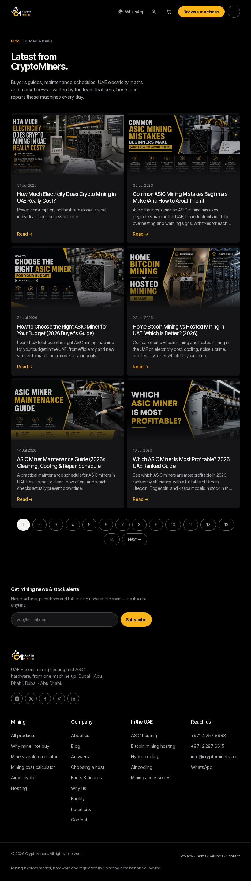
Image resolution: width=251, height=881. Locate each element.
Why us (78, 788)
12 (208, 524)
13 (226, 524)
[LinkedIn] (73, 698)
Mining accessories (150, 777)
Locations (81, 809)
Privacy (187, 855)
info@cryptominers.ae (213, 756)
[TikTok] (59, 698)
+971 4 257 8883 (208, 735)
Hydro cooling (145, 756)
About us (80, 735)
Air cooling (141, 767)
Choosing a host (87, 767)
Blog (75, 746)
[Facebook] (45, 698)
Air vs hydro (23, 777)
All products (23, 735)
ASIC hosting (144, 735)
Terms (201, 855)
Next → (135, 539)
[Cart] (169, 12)
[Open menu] (234, 12)
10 (173, 524)
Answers (80, 756)
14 (112, 539)
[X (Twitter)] (31, 698)
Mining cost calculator (33, 767)
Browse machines (201, 11)
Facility (78, 799)
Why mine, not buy (30, 746)
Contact (79, 820)
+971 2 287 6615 (207, 746)
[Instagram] (17, 698)
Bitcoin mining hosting (153, 746)
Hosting (19, 788)
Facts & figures (86, 777)
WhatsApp (134, 11)
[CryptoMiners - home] (21, 11)
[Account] (154, 12)
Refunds (216, 855)
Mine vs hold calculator (34, 756)
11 (190, 524)
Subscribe (136, 619)
